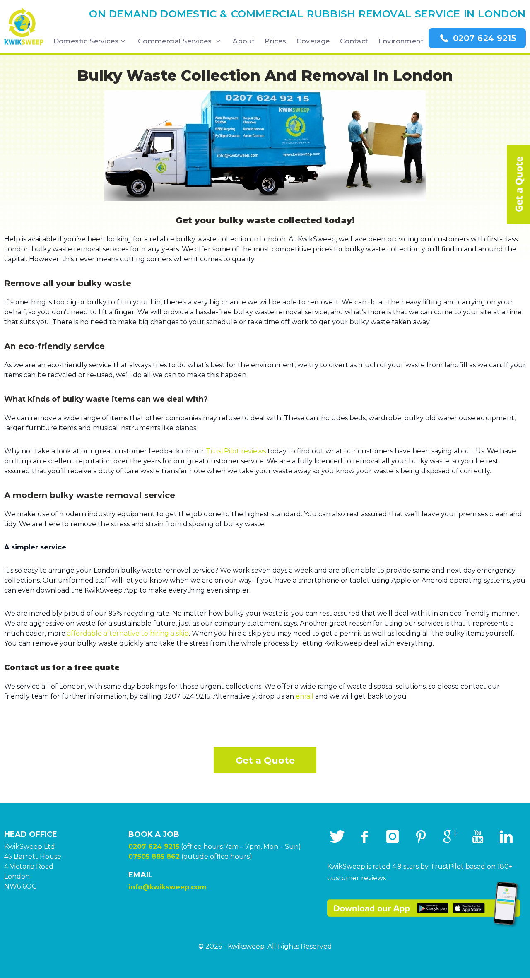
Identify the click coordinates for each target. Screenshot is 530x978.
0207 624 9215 (483, 38)
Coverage (313, 41)
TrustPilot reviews (236, 451)
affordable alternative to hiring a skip (128, 633)
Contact (354, 41)
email (304, 696)
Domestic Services (86, 41)
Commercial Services (176, 41)
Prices (275, 41)
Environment (401, 41)
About (244, 41)
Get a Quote (265, 760)
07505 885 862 (154, 856)
